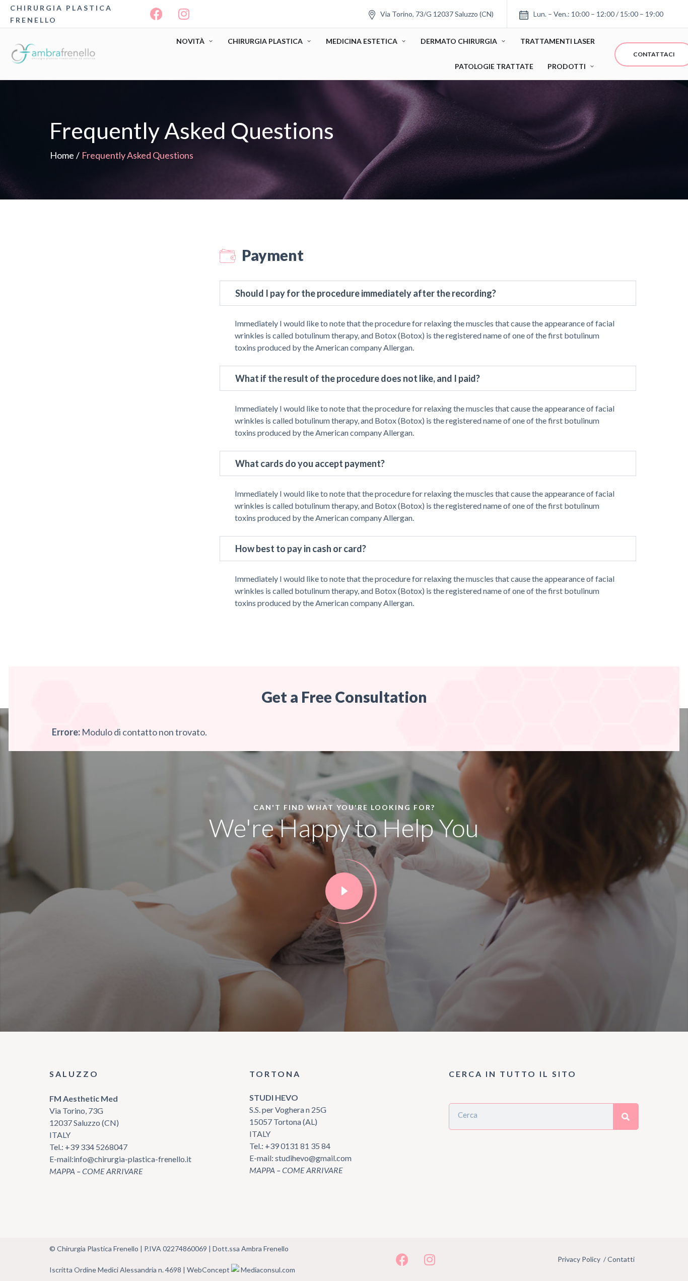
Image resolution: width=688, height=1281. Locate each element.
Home (62, 155)
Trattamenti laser (557, 41)
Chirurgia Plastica (265, 41)
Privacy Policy (579, 1259)
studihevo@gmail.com (313, 1158)
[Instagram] (183, 14)
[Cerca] (625, 1116)
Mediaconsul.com (268, 1269)
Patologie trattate (494, 66)
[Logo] (55, 53)
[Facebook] (156, 14)
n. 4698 (169, 1269)
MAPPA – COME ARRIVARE (96, 1171)
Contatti (621, 1259)
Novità (190, 41)
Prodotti (566, 66)
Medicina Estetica (361, 41)
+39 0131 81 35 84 (297, 1146)
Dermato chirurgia (459, 41)
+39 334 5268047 (95, 1147)
